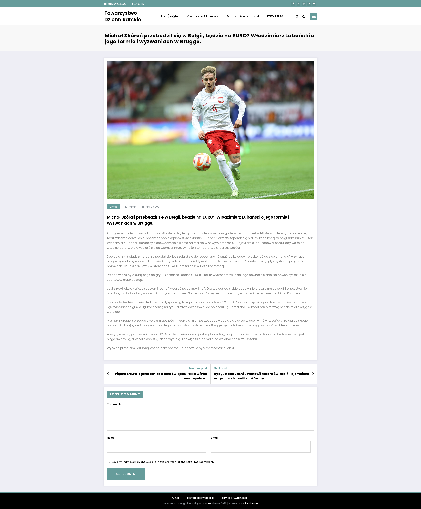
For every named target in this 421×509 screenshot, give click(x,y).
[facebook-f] (293, 4)
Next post (220, 368)
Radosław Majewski (203, 16)
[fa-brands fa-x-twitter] (298, 4)
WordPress (205, 503)
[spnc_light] (303, 16)
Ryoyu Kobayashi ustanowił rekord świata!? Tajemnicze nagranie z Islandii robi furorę (261, 376)
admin (132, 206)
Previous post (198, 368)
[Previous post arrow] (108, 373)
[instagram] (309, 4)
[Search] (297, 16)
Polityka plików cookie (200, 498)
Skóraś (113, 206)
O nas (176, 498)
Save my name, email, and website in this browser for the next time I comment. (163, 462)
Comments (114, 404)
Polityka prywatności (233, 498)
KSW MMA (275, 16)
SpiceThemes (250, 503)
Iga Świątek (170, 16)
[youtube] (314, 4)
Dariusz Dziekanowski (243, 16)
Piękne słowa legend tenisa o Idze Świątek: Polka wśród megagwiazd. (161, 376)
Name (111, 438)
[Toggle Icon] (313, 16)
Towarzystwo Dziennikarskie (122, 16)
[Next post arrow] (313, 373)
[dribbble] (304, 4)
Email (214, 438)
